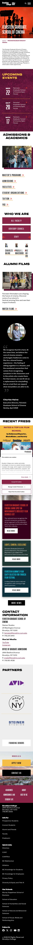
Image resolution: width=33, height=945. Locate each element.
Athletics (5, 865)
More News (17, 602)
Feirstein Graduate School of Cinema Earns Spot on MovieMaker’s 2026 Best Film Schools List (16, 510)
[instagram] (11, 930)
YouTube (5, 642)
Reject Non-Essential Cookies (16, 491)
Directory (5, 848)
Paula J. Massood (19, 252)
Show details (24, 477)
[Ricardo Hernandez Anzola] (26, 245)
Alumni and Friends (9, 829)
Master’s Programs (11, 175)
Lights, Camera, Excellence (15, 544)
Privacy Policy (7, 878)
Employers (6, 838)
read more (11, 531)
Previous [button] (3, 449)
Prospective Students (10, 821)
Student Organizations (13, 192)
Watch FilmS (8, 308)
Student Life (9, 799)
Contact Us (16, 773)
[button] (4, 237)
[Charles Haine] (6, 245)
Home (4, 40)
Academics (9, 790)
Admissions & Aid (9, 794)
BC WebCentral (8, 861)
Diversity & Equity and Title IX (13, 882)
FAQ (4, 204)
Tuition (5, 198)
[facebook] (3, 930)
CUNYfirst (6, 857)
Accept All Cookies (16, 482)
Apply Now (16, 763)
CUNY (4, 852)
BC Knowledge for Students (12, 869)
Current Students (8, 825)
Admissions (7, 181)
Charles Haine (9, 252)
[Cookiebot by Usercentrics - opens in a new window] (24, 452)
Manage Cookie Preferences (15, 486)
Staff (16, 236)
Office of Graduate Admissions (14, 649)
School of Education (9, 899)
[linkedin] (19, 930)
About (24, 790)
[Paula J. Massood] (16, 245)
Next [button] (30, 449)
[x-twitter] (7, 930)
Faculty (5, 834)
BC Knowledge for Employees (13, 874)
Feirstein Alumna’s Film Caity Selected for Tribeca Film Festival (15, 574)
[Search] (25, 4)
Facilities (7, 186)
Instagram (6, 645)
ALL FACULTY (16, 220)
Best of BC (23, 794)
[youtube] (15, 930)
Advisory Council (16, 228)
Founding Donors (16, 743)
